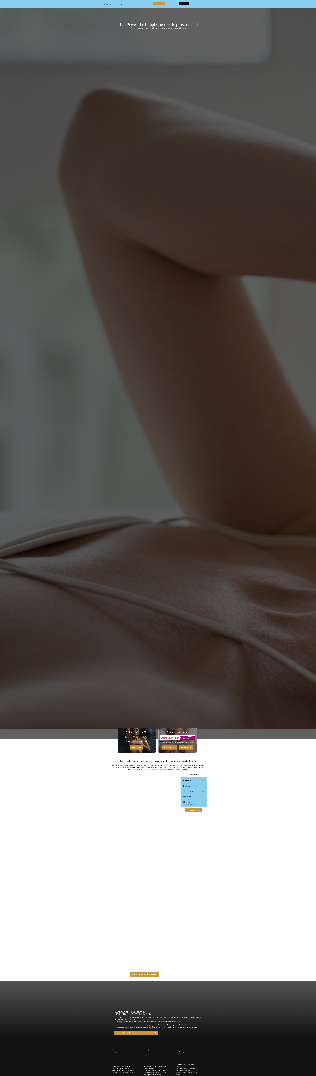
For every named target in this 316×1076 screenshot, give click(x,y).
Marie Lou (177, 765)
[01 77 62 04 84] (136, 736)
